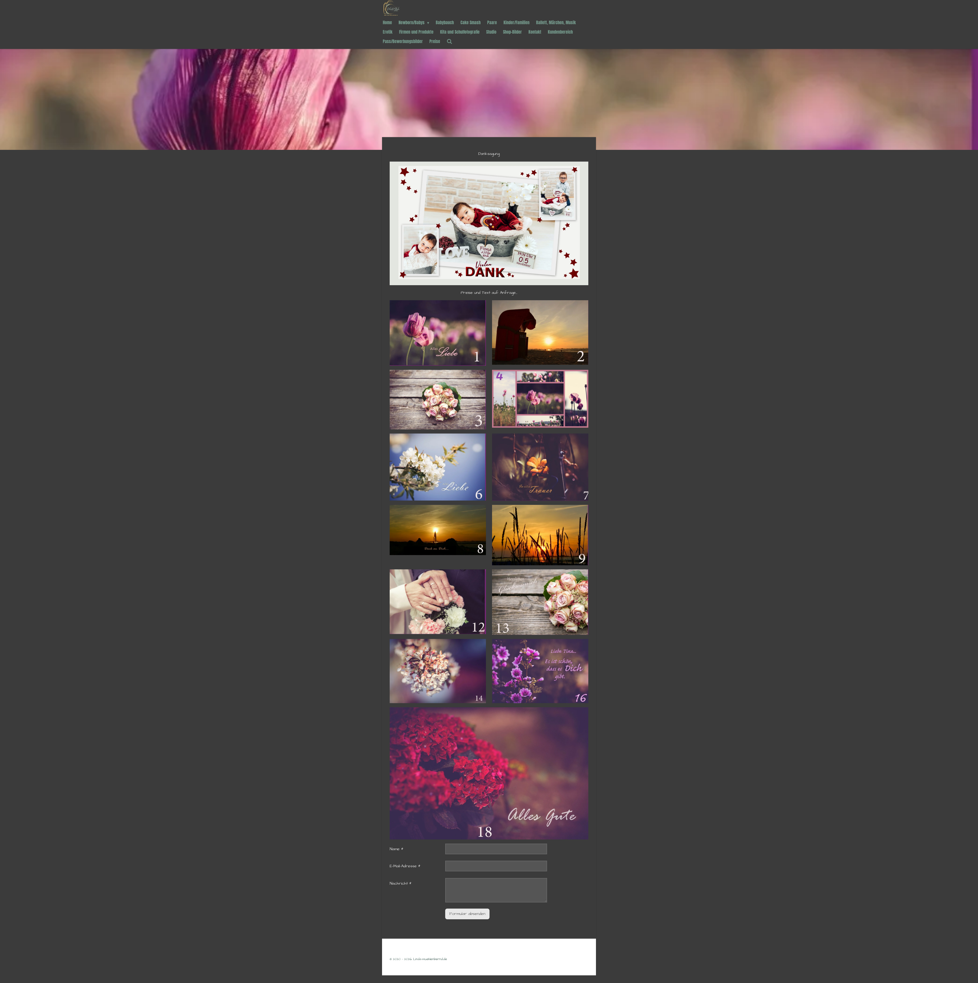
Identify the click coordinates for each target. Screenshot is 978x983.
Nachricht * (400, 883)
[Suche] (449, 41)
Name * (396, 849)
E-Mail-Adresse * (405, 866)
